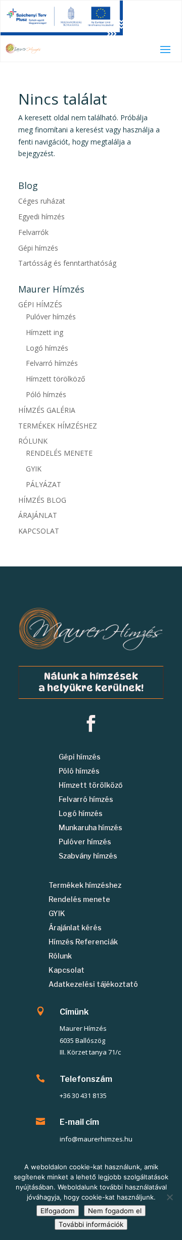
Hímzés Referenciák (83, 941)
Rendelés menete (79, 899)
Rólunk (60, 955)
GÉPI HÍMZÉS (40, 304)
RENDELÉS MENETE (59, 453)
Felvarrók (33, 232)
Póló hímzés (46, 394)
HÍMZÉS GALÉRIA (46, 410)
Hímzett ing (44, 332)
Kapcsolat (66, 970)
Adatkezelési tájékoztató (93, 984)
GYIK (33, 468)
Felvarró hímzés (52, 363)
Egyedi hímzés (41, 216)
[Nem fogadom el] (169, 1197)
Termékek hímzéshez (85, 885)
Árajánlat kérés (75, 927)
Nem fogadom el (115, 1211)
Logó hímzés (47, 348)
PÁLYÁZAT (43, 484)
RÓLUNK (33, 441)
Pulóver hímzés (51, 316)
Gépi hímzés (38, 248)
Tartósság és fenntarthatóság (67, 263)
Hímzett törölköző (55, 379)
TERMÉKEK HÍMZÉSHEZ (57, 426)
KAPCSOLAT (38, 531)
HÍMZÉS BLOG (42, 500)
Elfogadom (57, 1211)
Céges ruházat (41, 201)
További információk (91, 1224)
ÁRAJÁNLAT (37, 515)
